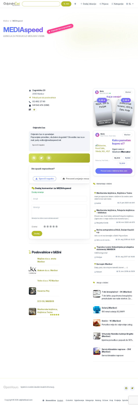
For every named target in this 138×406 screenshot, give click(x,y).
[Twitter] (132, 388)
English (60, 400)
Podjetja (117, 400)
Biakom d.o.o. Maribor (47, 270)
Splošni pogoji (127, 400)
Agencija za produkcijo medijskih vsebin (23, 36)
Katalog (98, 400)
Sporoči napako (38, 145)
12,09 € (122, 163)
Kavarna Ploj (43, 291)
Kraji (111, 400)
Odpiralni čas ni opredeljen (61, 28)
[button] (130, 3)
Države (105, 400)
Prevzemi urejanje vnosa (77, 178)
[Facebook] (126, 388)
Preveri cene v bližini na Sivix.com (114, 171)
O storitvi (69, 400)
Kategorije (90, 400)
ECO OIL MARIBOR (45, 301)
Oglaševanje (79, 400)
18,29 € (117, 158)
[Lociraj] (75, 3)
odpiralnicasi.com (25, 400)
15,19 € (128, 158)
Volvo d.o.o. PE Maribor (48, 281)
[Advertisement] (69, 62)
